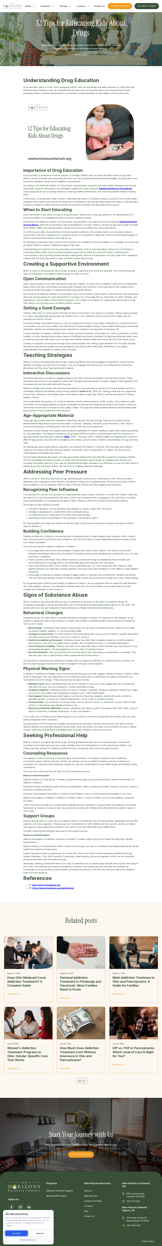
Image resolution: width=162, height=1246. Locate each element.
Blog (86, 1211)
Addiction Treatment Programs (59, 1191)
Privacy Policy (148, 1241)
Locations (81, 6)
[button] (30, 6)
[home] (12, 6)
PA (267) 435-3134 (120, 6)
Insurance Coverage (93, 1201)
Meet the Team (91, 1196)
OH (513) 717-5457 (147, 6)
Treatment (45, 6)
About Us (88, 1191)
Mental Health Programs (56, 1196)
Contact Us (89, 1216)
